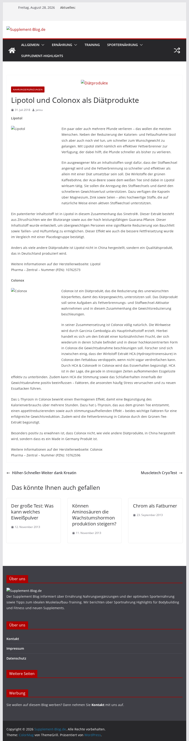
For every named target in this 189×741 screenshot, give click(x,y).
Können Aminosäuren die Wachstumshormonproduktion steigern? (94, 515)
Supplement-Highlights (42, 56)
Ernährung (62, 45)
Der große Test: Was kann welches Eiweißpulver (32, 512)
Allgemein (30, 45)
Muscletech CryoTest (159, 472)
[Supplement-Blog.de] (12, 50)
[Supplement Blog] (24, 590)
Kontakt (12, 639)
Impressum (15, 648)
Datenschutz (16, 658)
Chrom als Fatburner (155, 506)
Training (92, 45)
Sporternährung (122, 45)
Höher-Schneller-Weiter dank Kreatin (44, 472)
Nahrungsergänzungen (28, 89)
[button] (41, 45)
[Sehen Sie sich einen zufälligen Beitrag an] (177, 50)
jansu (39, 110)
